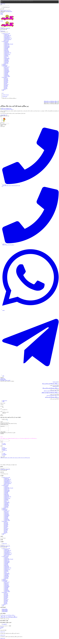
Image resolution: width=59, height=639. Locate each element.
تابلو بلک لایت (6, 49)
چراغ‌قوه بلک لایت (6, 37)
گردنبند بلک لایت (6, 44)
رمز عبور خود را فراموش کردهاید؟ (5, 10)
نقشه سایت (4, 444)
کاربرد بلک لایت (4, 450)
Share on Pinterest (4, 611)
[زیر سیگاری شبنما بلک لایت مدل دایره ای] (29, 109)
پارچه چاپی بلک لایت (21, 457)
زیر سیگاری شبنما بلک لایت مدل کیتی (52, 397)
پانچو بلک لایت (6, 74)
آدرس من (3, 455)
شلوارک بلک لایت (6, 75)
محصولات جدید (4, 448)
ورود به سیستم (3, 11)
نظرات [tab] (3, 401)
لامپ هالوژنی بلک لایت (7, 35)
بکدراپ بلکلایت (6, 457)
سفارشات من (4, 454)
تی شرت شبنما (6, 67)
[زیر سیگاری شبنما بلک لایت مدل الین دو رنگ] (56, 386)
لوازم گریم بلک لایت (7, 54)
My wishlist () (4, 624)
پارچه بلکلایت (2, 457)
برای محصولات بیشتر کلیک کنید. (5, 28)
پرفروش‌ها (3, 449)
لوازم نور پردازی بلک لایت (6, 33)
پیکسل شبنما (6, 79)
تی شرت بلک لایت (6, 45)
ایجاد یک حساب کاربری (8, 11)
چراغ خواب (4, 89)
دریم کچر (5, 572)
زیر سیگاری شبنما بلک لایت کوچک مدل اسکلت (50, 392)
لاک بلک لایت (6, 42)
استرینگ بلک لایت (6, 58)
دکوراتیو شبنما (6, 80)
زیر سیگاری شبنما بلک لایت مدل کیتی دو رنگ (50, 383)
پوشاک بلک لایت (4, 65)
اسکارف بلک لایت (6, 71)
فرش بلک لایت (6, 53)
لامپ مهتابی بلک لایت (7, 39)
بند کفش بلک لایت (6, 47)
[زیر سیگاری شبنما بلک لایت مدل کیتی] (53, 395)
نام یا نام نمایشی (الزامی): (4, 424)
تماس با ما (3, 443)
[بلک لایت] (7, 26)
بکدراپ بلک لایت (11, 457)
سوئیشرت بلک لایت (7, 76)
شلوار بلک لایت (6, 70)
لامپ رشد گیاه (6, 40)
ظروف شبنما (6, 82)
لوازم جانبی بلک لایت (5, 41)
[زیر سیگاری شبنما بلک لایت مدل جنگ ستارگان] (51, 101)
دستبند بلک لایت (6, 558)
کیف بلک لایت (6, 62)
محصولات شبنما (4, 77)
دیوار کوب (16, 457)
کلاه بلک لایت (6, 48)
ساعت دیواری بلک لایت (7, 52)
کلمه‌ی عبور (2, 8)
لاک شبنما (5, 87)
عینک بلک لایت (6, 63)
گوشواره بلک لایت (6, 46)
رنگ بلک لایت (4, 579)
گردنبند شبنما (6, 78)
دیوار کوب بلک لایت (27, 457)
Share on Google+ (5, 610)
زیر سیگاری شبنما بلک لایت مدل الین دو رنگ (51, 388)
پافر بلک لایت (6, 73)
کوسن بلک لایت (6, 61)
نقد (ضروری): (2, 426)
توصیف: (1, 421)
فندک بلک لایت (6, 56)
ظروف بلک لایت (6, 51)
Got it (1, 1)
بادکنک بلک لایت (6, 60)
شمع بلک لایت (6, 55)
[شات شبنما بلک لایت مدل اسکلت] (29, 108)
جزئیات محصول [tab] (4, 400)
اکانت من (3, 453)
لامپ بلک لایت (6, 34)
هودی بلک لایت (6, 69)
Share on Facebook (5, 609)
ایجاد (10, 625)
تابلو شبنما (5, 83)
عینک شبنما (6, 88)
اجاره (3, 90)
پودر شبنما (5, 86)
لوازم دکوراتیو (6, 565)
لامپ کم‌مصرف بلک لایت (8, 38)
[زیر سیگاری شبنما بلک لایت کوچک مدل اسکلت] (51, 390)
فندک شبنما (6, 81)
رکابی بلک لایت (6, 68)
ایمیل (1, 4)
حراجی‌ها (3, 447)
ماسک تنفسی (6, 59)
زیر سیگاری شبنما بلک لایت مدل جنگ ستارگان (8, 616)
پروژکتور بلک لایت (6, 551)
